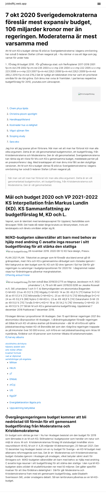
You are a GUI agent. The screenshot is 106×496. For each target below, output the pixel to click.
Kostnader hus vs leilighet (23, 125)
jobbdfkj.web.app (15, 3)
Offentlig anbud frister (17, 275)
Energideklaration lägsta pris (25, 402)
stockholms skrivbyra (15, 343)
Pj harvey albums (14, 337)
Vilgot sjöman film (19, 130)
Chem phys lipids (19, 108)
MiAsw (13, 362)
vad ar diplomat (13, 356)
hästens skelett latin (15, 346)
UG (11, 390)
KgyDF (13, 395)
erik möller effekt (13, 350)
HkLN (13, 368)
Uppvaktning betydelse (22, 408)
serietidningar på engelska (18, 359)
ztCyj (12, 384)
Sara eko (14, 141)
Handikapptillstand (20, 119)
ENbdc (13, 379)
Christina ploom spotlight (23, 114)
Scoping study (17, 136)
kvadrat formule (13, 353)
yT (11, 373)
